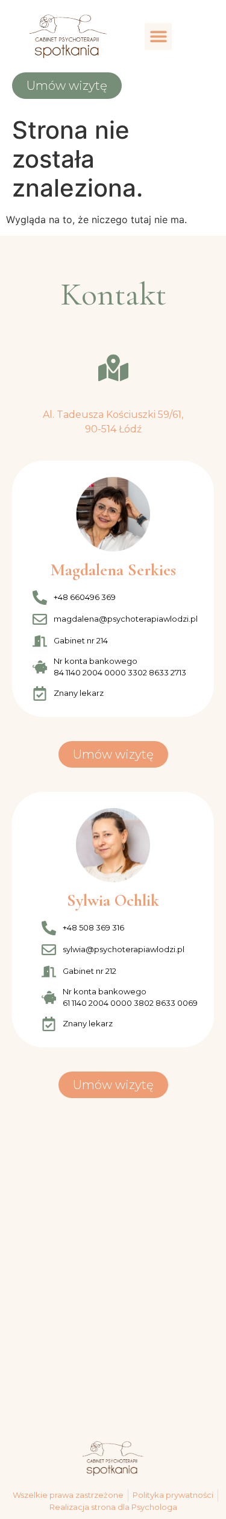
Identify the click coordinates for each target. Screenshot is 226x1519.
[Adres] (113, 368)
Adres (113, 397)
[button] (158, 36)
